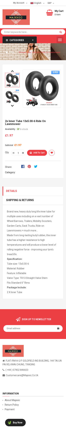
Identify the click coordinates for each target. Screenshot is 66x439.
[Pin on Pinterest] (30, 166)
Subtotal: (9, 145)
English (38, 3)
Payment (10, 409)
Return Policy (12, 404)
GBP (50, 3)
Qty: (7, 152)
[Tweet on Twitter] (36, 166)
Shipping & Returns (20, 200)
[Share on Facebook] (24, 166)
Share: (8, 167)
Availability (10, 129)
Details (11, 191)
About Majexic (12, 400)
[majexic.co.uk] (13, 350)
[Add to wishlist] (52, 153)
